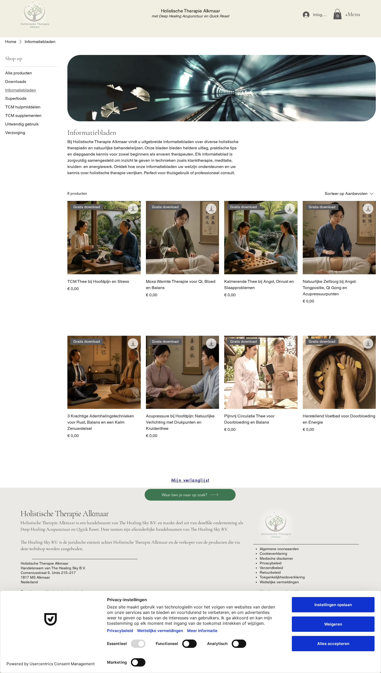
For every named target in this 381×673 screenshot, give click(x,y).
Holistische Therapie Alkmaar (190, 10)
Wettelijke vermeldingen (279, 582)
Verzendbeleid (271, 568)
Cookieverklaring (273, 553)
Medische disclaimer (276, 558)
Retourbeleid (270, 572)
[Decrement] (71, 312)
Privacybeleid (270, 563)
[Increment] (136, 312)
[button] (337, 14)
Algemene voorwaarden (279, 549)
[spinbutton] (104, 312)
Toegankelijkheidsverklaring (282, 577)
